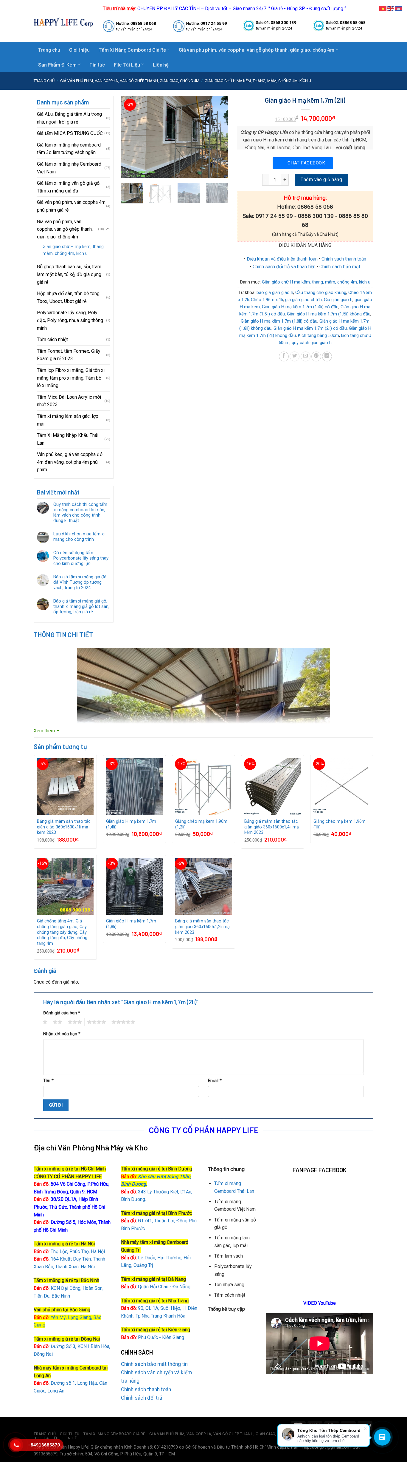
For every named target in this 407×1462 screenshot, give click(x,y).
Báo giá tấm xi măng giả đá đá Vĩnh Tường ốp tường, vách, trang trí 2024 (79, 582)
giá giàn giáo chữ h (303, 299)
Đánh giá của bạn (61, 1013)
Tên (48, 1080)
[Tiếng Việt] (383, 8)
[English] (391, 8)
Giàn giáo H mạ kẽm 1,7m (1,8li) (131, 924)
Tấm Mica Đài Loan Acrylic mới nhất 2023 (69, 401)
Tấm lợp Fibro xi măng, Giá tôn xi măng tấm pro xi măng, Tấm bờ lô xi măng (71, 377)
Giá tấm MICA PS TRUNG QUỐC (70, 133)
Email (215, 1080)
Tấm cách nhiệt (52, 339)
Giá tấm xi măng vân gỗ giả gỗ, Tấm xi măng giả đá (68, 187)
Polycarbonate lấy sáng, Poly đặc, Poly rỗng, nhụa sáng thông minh (70, 320)
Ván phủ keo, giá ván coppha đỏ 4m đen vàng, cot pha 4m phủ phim (69, 462)
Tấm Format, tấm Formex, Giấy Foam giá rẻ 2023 (68, 355)
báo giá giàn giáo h (275, 292)
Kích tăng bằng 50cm (318, 335)
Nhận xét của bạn (61, 1033)
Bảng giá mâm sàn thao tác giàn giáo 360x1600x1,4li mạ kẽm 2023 (271, 827)
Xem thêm (44, 731)
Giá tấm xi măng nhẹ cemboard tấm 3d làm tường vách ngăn (69, 148)
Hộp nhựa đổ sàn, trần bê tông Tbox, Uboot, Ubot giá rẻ (68, 297)
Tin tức (97, 64)
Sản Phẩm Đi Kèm (57, 64)
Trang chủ (49, 50)
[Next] (218, 137)
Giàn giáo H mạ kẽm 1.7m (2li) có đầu (310, 328)
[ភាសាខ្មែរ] (399, 8)
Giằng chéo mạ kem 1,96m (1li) (339, 824)
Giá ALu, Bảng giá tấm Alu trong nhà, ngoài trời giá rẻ (69, 118)
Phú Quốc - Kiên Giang (161, 1337)
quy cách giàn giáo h (312, 342)
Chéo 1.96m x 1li (267, 299)
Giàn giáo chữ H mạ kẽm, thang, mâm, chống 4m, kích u (258, 80)
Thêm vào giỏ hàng (321, 179)
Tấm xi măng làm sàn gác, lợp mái (67, 420)
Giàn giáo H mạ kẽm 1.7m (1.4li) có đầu (300, 306)
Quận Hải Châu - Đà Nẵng (164, 1287)
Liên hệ (161, 64)
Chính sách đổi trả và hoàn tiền (284, 266)
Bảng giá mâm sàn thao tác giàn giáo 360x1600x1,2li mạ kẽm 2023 (202, 927)
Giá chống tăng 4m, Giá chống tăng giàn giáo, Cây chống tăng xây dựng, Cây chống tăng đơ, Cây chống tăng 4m (62, 932)
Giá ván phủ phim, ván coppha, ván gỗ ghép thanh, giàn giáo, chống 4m (256, 50)
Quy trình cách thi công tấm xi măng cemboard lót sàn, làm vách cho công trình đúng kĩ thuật (80, 512)
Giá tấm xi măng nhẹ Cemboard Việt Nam (69, 168)
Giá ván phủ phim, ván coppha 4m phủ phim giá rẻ (71, 206)
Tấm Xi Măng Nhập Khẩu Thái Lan (67, 439)
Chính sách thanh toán (343, 259)
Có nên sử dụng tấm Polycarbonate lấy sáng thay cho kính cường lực (80, 558)
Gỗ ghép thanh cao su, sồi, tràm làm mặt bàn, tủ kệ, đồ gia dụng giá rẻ (69, 274)
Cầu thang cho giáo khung (320, 292)
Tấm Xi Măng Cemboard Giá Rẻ (132, 50)
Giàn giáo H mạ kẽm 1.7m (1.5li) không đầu (328, 314)
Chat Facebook (306, 163)
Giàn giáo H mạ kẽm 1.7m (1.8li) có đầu (279, 321)
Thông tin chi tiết (63, 634)
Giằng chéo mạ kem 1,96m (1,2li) (201, 824)
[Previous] (130, 137)
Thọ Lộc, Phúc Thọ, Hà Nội (69, 1251)
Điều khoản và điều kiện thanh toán (282, 259)
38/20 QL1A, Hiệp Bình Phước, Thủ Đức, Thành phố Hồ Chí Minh (69, 1206)
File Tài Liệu (127, 64)
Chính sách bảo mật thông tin (154, 1364)
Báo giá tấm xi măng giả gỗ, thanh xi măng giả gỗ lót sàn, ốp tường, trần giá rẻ (81, 606)
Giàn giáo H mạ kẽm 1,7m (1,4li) (131, 824)
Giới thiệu (79, 50)
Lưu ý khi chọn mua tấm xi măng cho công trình (79, 536)
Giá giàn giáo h (338, 299)
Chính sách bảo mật (339, 266)
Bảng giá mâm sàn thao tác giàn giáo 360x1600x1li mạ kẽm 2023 (64, 827)
